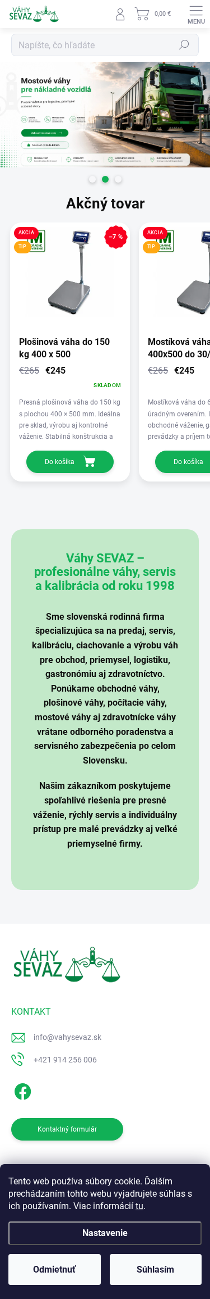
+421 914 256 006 (65, 1059)
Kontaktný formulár (67, 1129)
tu (139, 1206)
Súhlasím (155, 1269)
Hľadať (184, 45)
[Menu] (196, 14)
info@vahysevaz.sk (67, 1037)
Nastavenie (105, 1233)
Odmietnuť (54, 1269)
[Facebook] (21, 1089)
